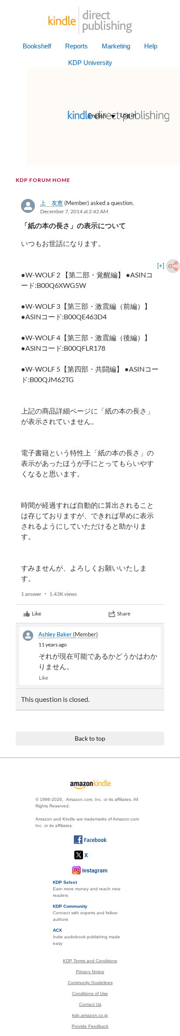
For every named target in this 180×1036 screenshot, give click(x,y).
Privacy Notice (90, 971)
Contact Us (90, 1004)
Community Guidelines (90, 982)
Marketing (116, 46)
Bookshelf (37, 46)
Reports (76, 46)
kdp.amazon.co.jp (90, 1015)
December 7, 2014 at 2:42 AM (74, 211)
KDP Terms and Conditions (90, 960)
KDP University (90, 62)
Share (123, 613)
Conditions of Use (90, 993)
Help (150, 46)
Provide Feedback (90, 1026)
